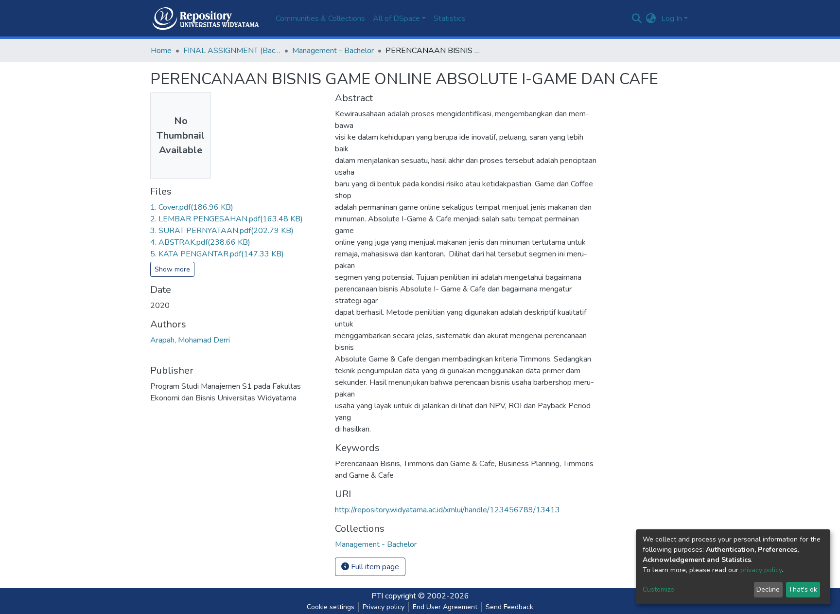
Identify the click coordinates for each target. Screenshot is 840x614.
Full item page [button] (374, 566)
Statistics (449, 18)
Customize (658, 589)
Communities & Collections (320, 18)
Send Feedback (509, 607)
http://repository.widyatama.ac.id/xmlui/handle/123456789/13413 (447, 510)
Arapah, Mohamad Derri (190, 340)
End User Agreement (445, 607)
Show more (172, 269)
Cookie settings (330, 607)
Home (161, 50)
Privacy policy (383, 607)
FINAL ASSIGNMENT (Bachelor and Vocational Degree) (231, 50)
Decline (768, 589)
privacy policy (761, 570)
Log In (671, 18)
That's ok (802, 589)
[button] (651, 18)
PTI (377, 596)
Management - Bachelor (333, 50)
